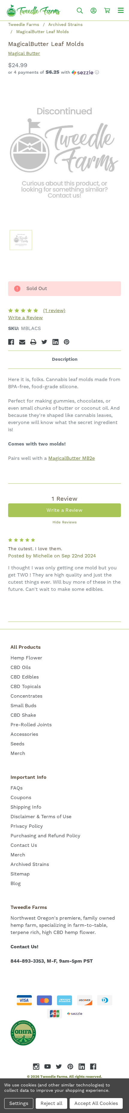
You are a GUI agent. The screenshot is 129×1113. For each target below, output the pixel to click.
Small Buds (23, 706)
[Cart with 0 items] (107, 10)
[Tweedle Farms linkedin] (82, 1066)
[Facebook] (11, 342)
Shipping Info (25, 807)
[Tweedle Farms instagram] (36, 1066)
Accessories (24, 734)
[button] (64, 72)
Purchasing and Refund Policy (45, 836)
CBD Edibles (24, 677)
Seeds (17, 744)
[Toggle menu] (120, 10)
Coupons (20, 798)
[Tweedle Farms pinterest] (70, 1066)
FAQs (16, 788)
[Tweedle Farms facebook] (93, 1066)
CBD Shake (23, 715)
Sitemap (20, 874)
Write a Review (25, 318)
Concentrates (26, 696)
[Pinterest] (67, 342)
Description (64, 359)
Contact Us (23, 845)
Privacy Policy (26, 826)
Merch (17, 753)
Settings (18, 1103)
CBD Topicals (25, 687)
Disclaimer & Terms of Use (40, 817)
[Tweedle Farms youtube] (47, 1066)
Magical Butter (24, 53)
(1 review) (54, 311)
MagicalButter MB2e (71, 458)
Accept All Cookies (96, 1103)
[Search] (79, 11)
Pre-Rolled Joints (31, 725)
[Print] (33, 342)
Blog (15, 884)
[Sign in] (93, 11)
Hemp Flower (26, 658)
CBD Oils (20, 667)
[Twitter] (44, 342)
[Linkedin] (55, 342)
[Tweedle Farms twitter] (59, 1066)
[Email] (22, 342)
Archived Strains (29, 864)
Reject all (51, 1103)
